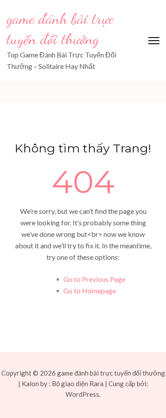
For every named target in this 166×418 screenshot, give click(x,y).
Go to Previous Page (94, 279)
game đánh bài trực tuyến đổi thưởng (111, 373)
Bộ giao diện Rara (78, 384)
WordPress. (83, 394)
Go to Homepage (89, 290)
